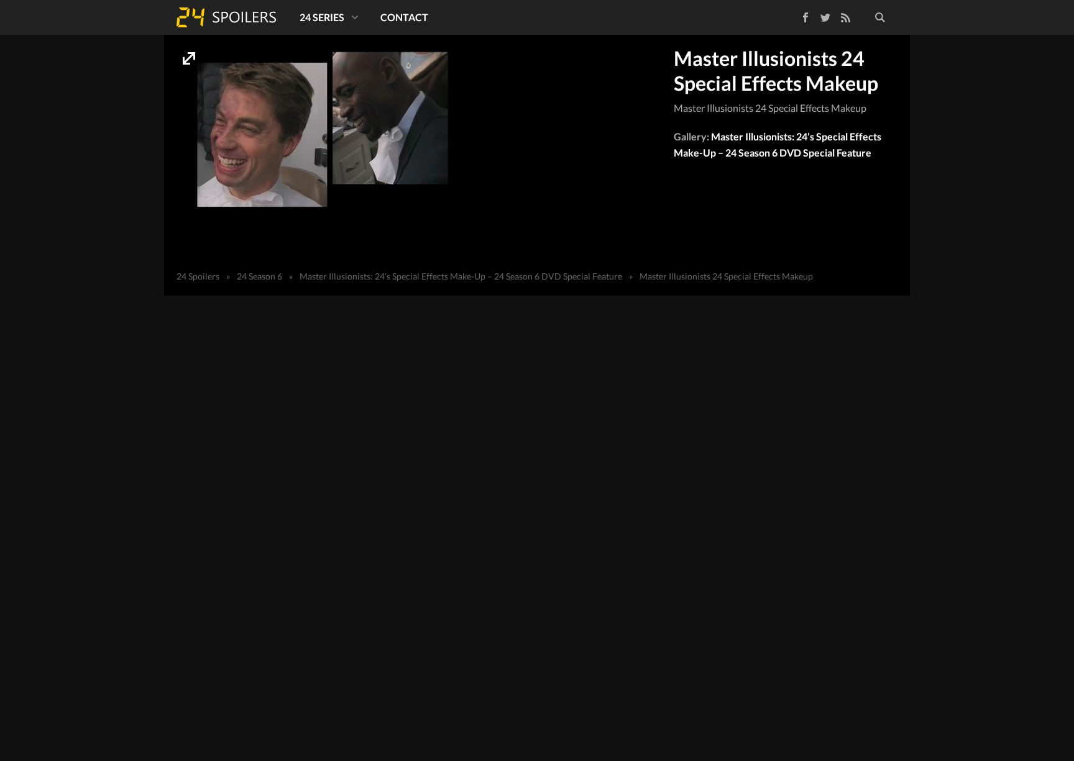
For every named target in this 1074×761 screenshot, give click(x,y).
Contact (404, 17)
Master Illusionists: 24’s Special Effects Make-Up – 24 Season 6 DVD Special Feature (461, 276)
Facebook (796, 15)
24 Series (322, 17)
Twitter (825, 17)
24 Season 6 (259, 276)
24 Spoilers (226, 17)
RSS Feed (845, 17)
